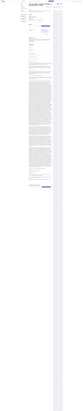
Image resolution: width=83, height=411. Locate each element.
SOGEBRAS (30, 30)
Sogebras (32, 61)
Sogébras (37, 113)
